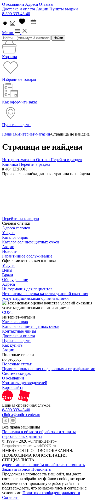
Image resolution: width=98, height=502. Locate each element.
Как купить (12, 345)
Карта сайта (12, 387)
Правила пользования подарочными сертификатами (48, 368)
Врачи (7, 275)
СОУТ (7, 312)
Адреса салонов (16, 228)
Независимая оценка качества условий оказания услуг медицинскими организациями (45, 296)
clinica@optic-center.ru (21, 414)
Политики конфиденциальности (51, 493)
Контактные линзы (19, 331)
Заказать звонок (16, 469)
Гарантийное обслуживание (27, 256)
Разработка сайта (29, 446)
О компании (13, 4)
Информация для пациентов (27, 289)
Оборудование (15, 279)
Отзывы (46, 4)
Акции (42, 9)
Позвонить (41, 469)
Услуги (8, 232)
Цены (7, 270)
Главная (9, 134)
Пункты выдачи (63, 9)
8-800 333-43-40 (16, 13)
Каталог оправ (15, 237)
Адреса (32, 4)
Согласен (10, 497)
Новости (10, 251)
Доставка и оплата (19, 9)
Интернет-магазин (33, 134)
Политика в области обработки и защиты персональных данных (39, 434)
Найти (58, 38)
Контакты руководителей (24, 383)
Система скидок (16, 373)
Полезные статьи (17, 364)
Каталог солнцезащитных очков (30, 242)
